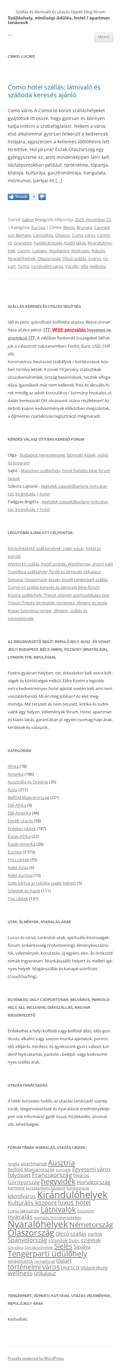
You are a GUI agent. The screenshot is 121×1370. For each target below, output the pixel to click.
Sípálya (82, 1246)
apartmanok (34, 1164)
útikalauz (45, 1273)
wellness (98, 266)
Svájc (74, 1240)
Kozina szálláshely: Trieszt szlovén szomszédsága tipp (58, 595)
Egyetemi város (91, 1169)
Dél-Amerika (19, 813)
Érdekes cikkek (22, 828)
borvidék (63, 1169)
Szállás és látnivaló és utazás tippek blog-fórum (61, 12)
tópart (64, 1260)
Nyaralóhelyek (21, 258)
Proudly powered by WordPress (36, 1358)
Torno (23, 266)
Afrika (13, 766)
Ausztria (61, 1162)
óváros (94, 258)
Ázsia (12, 789)
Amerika (16, 774)
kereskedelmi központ (45, 1187)
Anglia (13, 1164)
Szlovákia (15, 1247)
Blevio (69, 227)
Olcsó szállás (74, 258)
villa (84, 266)
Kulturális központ (32, 1202)
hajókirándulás (48, 243)
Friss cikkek (18, 860)
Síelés (63, 1246)
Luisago (39, 251)
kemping (16, 1188)
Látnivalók (58, 1209)
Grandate (23, 243)
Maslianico (59, 251)
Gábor (28, 219)
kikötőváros (22, 1196)
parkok (95, 1234)
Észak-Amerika (21, 844)
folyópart (19, 1175)
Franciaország (52, 1175)
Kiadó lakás (75, 243)
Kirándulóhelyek (72, 1194)
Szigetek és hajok (24, 891)
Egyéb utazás (20, 821)
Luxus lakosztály (23, 1211)
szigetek (91, 1240)
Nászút (98, 251)
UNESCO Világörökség (84, 1268)
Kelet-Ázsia (18, 867)
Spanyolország (27, 1240)
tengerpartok (20, 1261)
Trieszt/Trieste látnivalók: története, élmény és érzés (57, 603)
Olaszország (48, 258)
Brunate (84, 227)
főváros (81, 1175)
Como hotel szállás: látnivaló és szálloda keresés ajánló (54, 91)
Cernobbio (43, 235)
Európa (38, 227)
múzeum (85, 1211)
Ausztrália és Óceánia (28, 782)
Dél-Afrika (17, 805)
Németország (91, 1224)
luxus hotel (74, 1202)
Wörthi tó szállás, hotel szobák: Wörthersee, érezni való (60, 564)
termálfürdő (45, 1261)
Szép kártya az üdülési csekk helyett (42, 883)
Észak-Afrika (19, 836)
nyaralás (20, 1216)
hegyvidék (58, 1181)
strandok (57, 1240)
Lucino (23, 251)
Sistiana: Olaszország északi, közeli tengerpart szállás (58, 579)
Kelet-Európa (20, 875)
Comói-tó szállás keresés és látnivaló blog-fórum (54, 587)
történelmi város (47, 266)
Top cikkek (18, 898)
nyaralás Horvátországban (58, 1217)
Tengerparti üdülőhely (47, 1253)
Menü (104, 37)
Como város (83, 235)
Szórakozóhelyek (39, 1247)
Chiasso (62, 235)
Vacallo (72, 266)
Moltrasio (80, 251)
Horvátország (93, 1182)
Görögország (24, 1182)
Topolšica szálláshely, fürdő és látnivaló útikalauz (54, 572)
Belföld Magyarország (28, 797)
